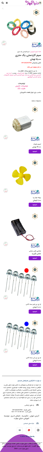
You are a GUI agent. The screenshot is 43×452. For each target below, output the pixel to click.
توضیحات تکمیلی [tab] (21, 86)
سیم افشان (33, 75)
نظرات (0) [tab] (21, 88)
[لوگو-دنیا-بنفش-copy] (33, 3)
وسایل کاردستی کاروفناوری (34, 77)
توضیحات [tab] (21, 83)
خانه (40, 52)
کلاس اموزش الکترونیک (10, 75)
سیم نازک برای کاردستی (23, 75)
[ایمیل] (20, 430)
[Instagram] (38, 430)
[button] (7, 3)
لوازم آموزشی (33, 52)
